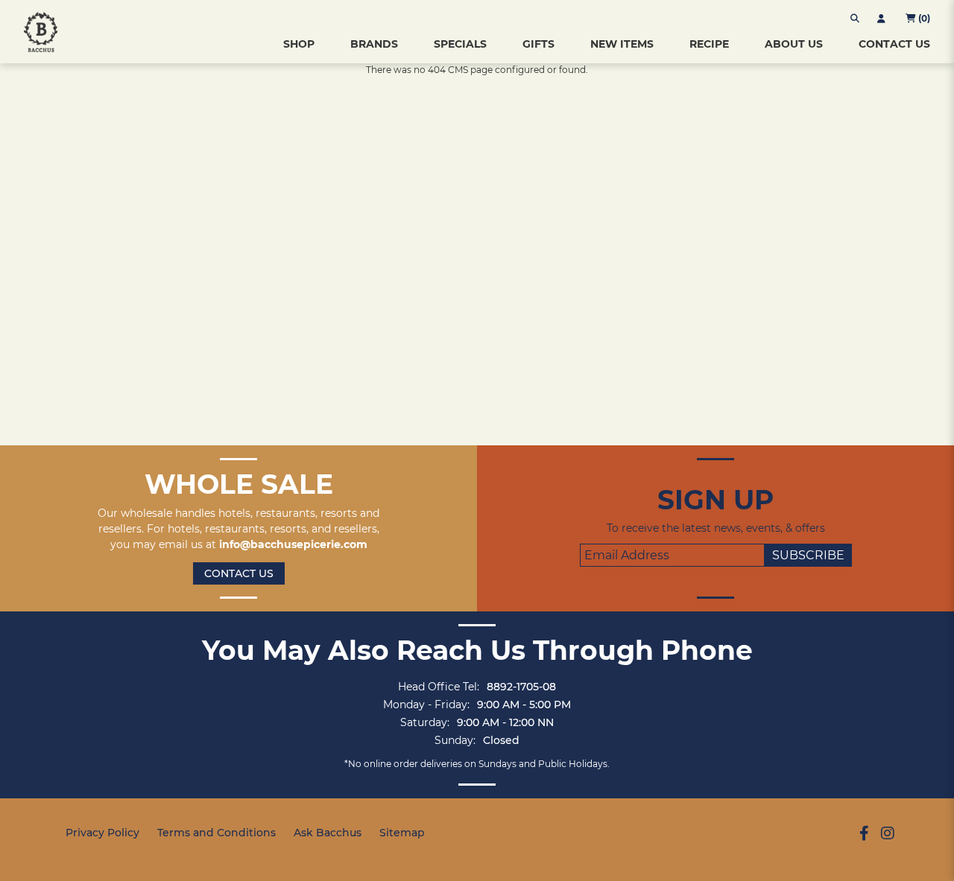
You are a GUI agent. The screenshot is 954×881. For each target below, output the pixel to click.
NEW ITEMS (622, 44)
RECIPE (709, 44)
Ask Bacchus (327, 832)
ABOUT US (794, 44)
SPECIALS (460, 44)
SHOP (299, 44)
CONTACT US (894, 44)
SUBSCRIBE (808, 555)
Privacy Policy (102, 832)
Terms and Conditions (216, 832)
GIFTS (538, 44)
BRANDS (374, 44)
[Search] (854, 19)
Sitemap (402, 832)
